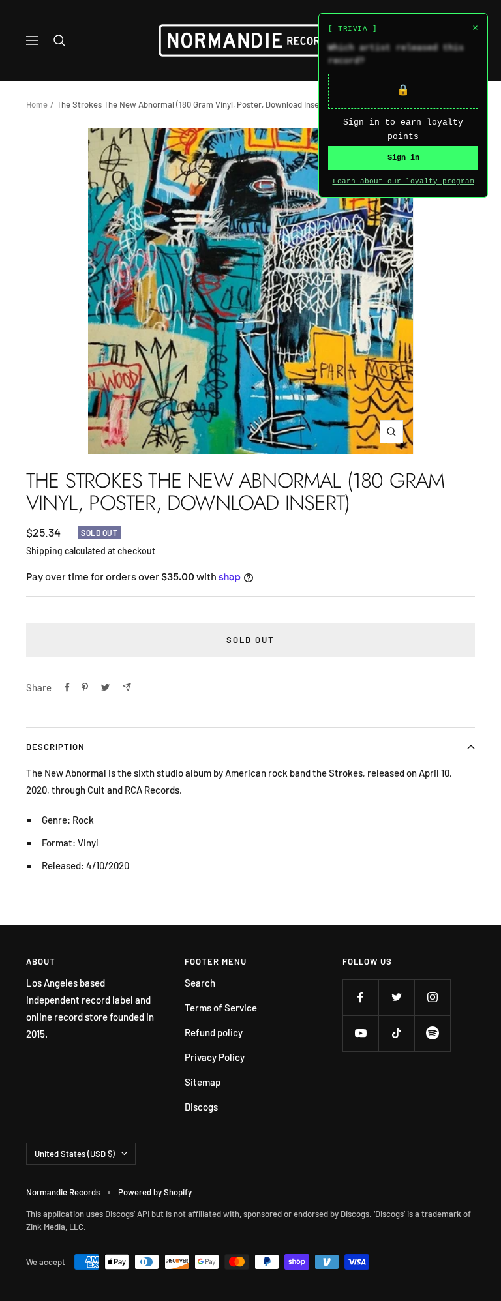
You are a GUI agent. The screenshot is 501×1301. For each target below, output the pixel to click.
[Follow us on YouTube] (360, 1033)
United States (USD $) (75, 1153)
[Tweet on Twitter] (105, 687)
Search (200, 983)
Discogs (201, 1107)
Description (55, 746)
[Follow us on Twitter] (396, 997)
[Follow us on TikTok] (396, 1033)
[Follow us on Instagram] (432, 997)
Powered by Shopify (155, 1192)
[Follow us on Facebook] (360, 997)
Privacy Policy (215, 1057)
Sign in (403, 157)
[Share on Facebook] (67, 687)
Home (37, 104)
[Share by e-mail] (127, 687)
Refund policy (214, 1032)
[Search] (59, 40)
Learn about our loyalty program (403, 181)
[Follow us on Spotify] (432, 1033)
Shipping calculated (66, 550)
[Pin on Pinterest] (85, 687)
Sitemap (202, 1082)
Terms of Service (221, 1007)
